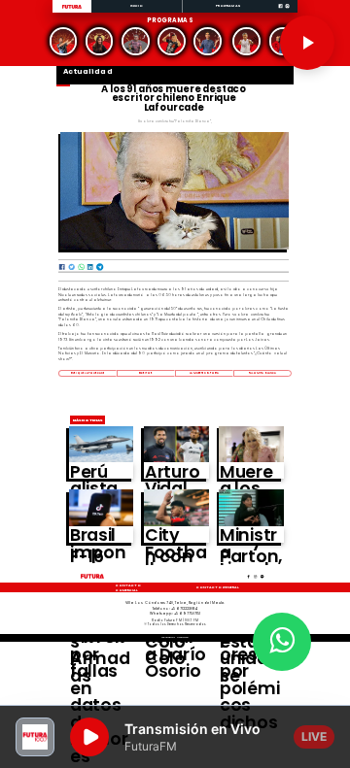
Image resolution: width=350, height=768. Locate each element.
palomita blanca (262, 373)
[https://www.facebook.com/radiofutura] (280, 12)
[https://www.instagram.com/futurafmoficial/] (287, 12)
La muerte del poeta (204, 373)
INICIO (137, 5)
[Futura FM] (63, 41)
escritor (146, 373)
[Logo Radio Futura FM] (72, 9)
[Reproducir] (307, 43)
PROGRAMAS (228, 5)
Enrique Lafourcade (87, 373)
